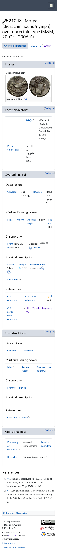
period (36, 247)
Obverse (11, 191)
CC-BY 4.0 (13, 535)
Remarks (12, 456)
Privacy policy (8, 543)
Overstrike (21, 512)
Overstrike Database (15, 45)
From (10, 243)
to (8, 247)
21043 (47, 45)
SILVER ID (36, 45)
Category (8, 512)
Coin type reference (17, 417)
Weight (22, 264)
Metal (10, 264)
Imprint (21, 547)
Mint (9, 219)
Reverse (37, 191)
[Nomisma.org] (30, 247)
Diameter (12, 279)
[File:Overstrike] (5, 20)
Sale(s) (29, 120)
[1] (24, 99)
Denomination (37, 264)
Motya (20, 219)
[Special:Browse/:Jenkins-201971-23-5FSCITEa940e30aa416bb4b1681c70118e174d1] (9, 478)
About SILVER (9, 547)
